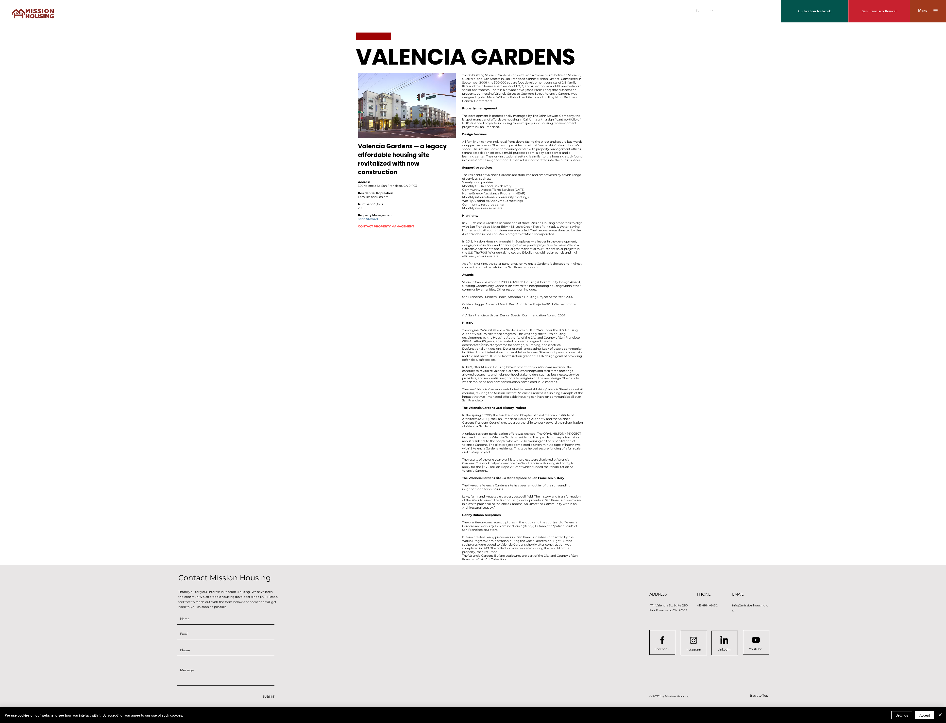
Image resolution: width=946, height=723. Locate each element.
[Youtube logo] (756, 640)
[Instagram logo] (693, 640)
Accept (924, 715)
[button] (923, 10)
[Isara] (940, 715)
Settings (901, 715)
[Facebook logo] (662, 640)
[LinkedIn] (724, 640)
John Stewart (368, 219)
